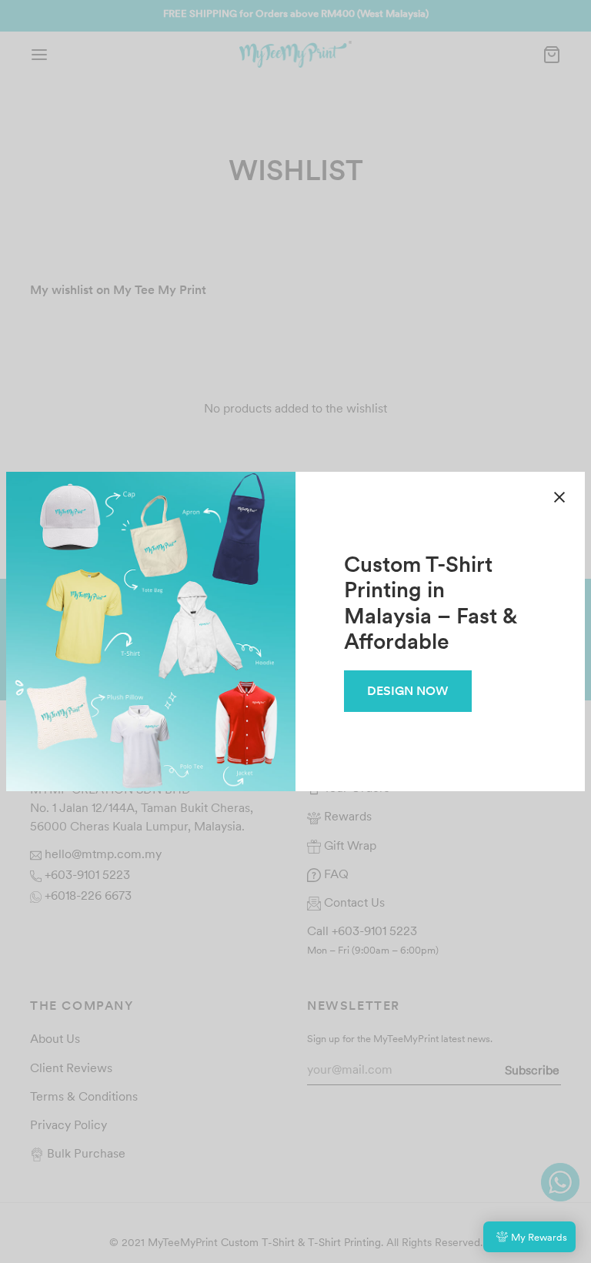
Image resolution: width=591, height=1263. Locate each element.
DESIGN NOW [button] (408, 690)
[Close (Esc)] (559, 497)
